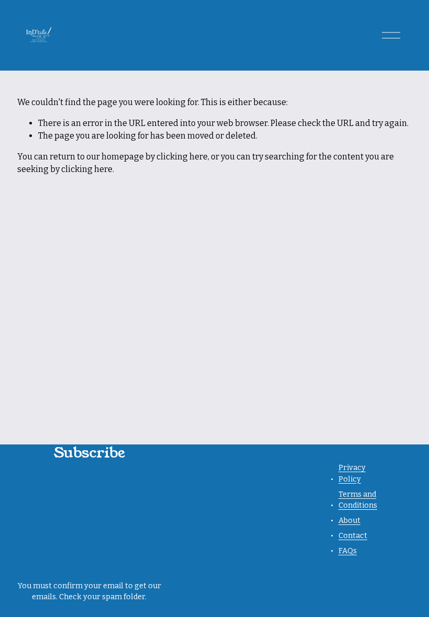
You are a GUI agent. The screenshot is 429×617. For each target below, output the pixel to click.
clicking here (182, 157)
